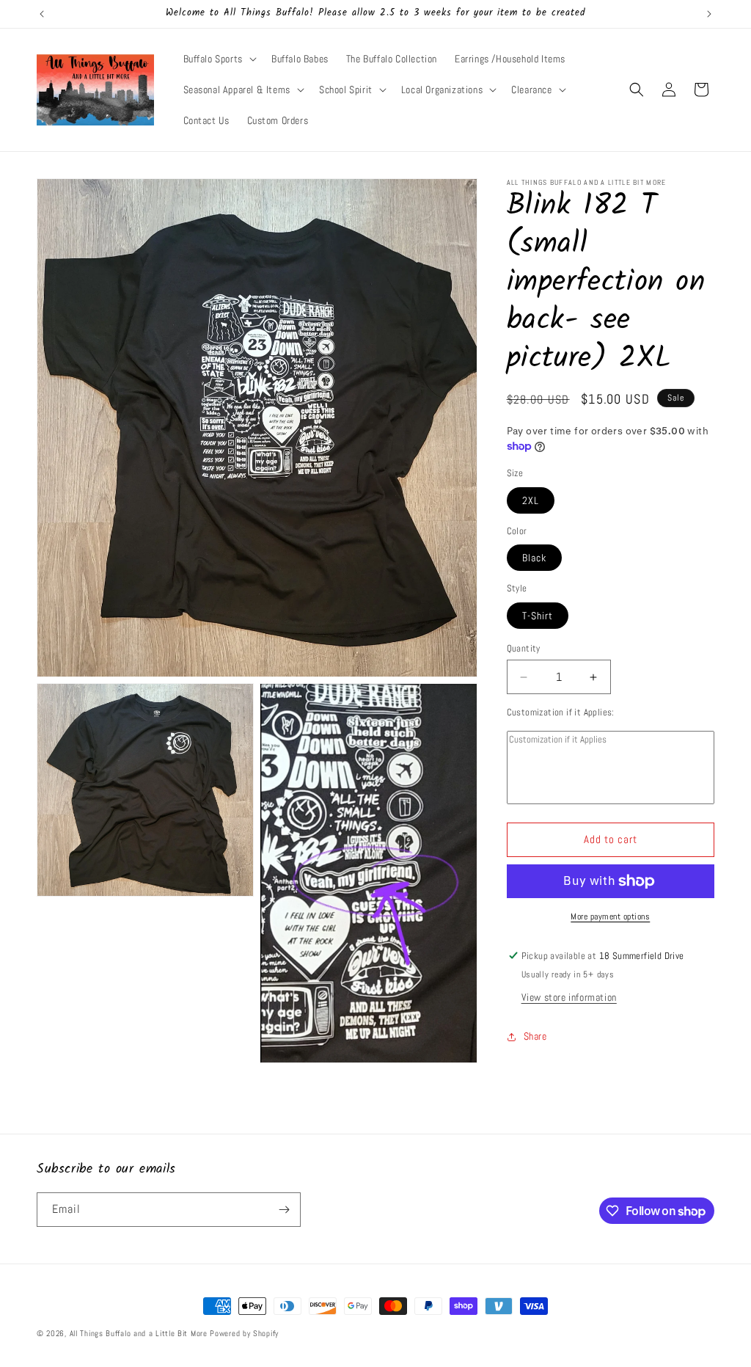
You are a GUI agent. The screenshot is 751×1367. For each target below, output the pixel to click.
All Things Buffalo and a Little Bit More (139, 1333)
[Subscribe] (284, 1209)
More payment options (610, 916)
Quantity (524, 648)
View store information (569, 997)
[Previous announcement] (42, 14)
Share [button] (535, 1036)
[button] (219, 58)
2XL (530, 500)
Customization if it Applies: (561, 712)
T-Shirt (537, 615)
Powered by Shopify (244, 1333)
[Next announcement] (709, 14)
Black (534, 557)
